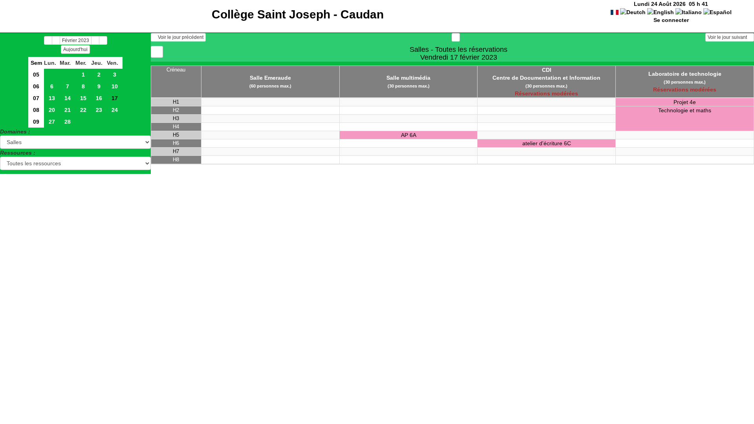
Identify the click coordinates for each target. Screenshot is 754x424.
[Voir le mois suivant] (95, 40)
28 (67, 122)
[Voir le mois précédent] (56, 40)
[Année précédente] (48, 40)
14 (67, 98)
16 (99, 98)
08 (36, 110)
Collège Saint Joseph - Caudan (298, 14)
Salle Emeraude (270, 78)
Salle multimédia (408, 78)
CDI (546, 70)
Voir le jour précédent (180, 37)
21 (67, 110)
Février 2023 (75, 40)
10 (115, 86)
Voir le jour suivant (728, 37)
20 (52, 110)
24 (115, 110)
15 (83, 98)
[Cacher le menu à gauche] (157, 52)
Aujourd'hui (75, 49)
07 (36, 98)
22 (83, 110)
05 (36, 74)
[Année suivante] (103, 40)
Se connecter (671, 20)
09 (36, 122)
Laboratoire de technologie (684, 74)
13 (52, 98)
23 (99, 110)
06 (36, 86)
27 (52, 122)
